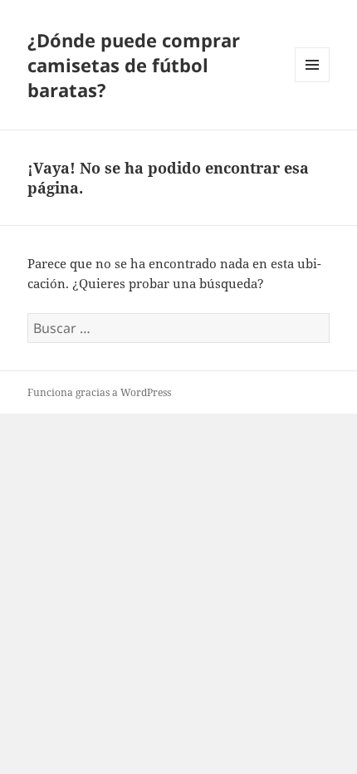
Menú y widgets (313, 81)
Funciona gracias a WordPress (99, 392)
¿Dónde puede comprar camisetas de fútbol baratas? (133, 64)
